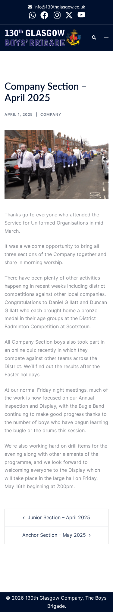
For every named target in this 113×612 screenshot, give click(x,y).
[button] (93, 37)
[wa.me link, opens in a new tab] (32, 14)
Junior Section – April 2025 (59, 517)
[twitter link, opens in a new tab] (69, 14)
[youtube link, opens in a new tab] (81, 14)
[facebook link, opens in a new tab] (44, 14)
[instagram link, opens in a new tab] (57, 14)
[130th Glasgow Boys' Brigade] (43, 37)
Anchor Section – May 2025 (54, 535)
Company (50, 114)
